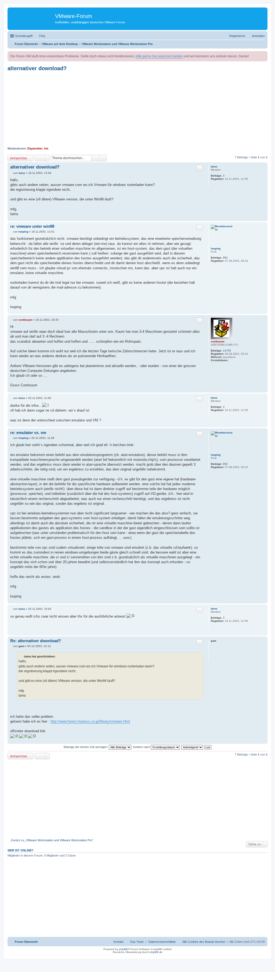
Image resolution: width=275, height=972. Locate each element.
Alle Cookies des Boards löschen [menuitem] (203, 941)
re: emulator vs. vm (28, 432)
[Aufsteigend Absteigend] (192, 747)
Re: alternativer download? (35, 640)
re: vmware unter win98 (32, 226)
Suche (95, 158)
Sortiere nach (142, 747)
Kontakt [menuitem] (119, 941)
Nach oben (263, 218)
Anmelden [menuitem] (258, 36)
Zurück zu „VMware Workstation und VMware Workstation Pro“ (52, 840)
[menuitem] (162, 941)
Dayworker (34, 148)
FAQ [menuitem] (42, 36)
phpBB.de (156, 952)
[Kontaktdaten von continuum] (231, 360)
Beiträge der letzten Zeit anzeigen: (86, 747)
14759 (227, 350)
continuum (218, 341)
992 (225, 257)
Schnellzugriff (23, 36)
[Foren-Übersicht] (32, 17)
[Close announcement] (263, 55)
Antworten (18, 158)
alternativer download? (37, 68)
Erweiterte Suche (103, 158)
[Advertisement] (137, 109)
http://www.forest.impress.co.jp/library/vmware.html (90, 721)
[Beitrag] (11, 172)
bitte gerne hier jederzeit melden (159, 56)
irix (46, 148)
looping (215, 248)
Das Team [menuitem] (137, 941)
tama (214, 166)
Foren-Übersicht (26, 941)
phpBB (123, 949)
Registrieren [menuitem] (237, 36)
